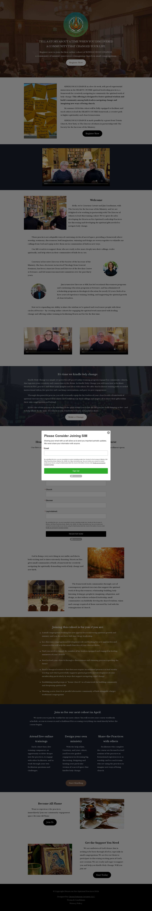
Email (46, 448)
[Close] (108, 432)
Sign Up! (76, 471)
